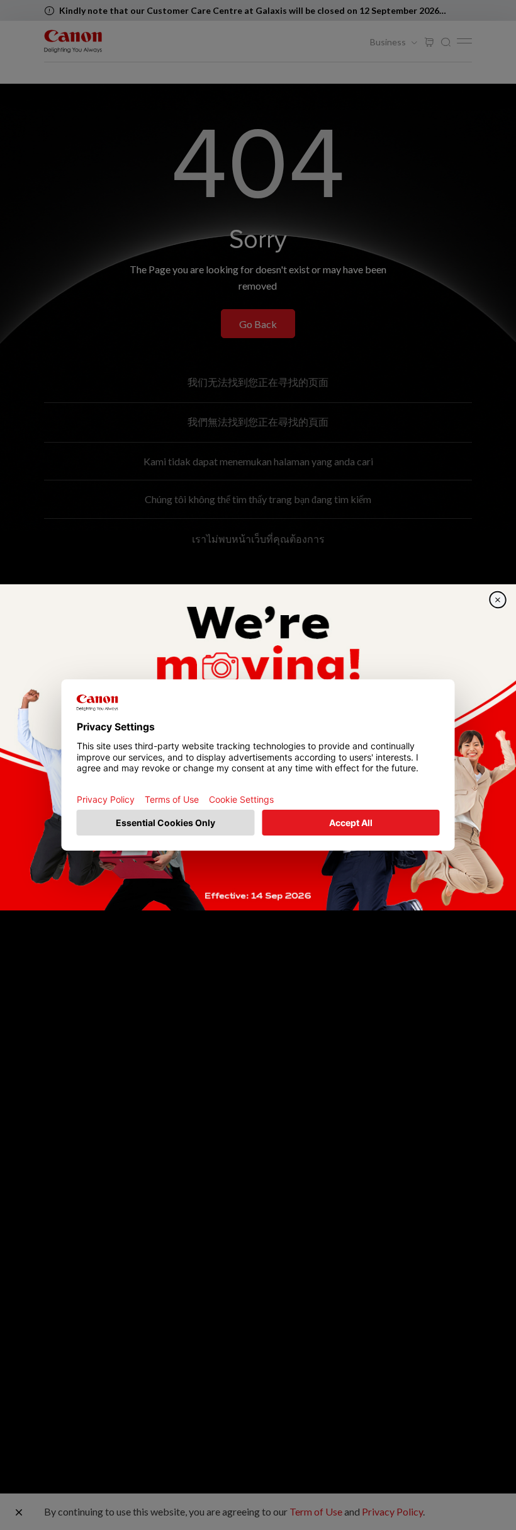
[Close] (497, 599)
